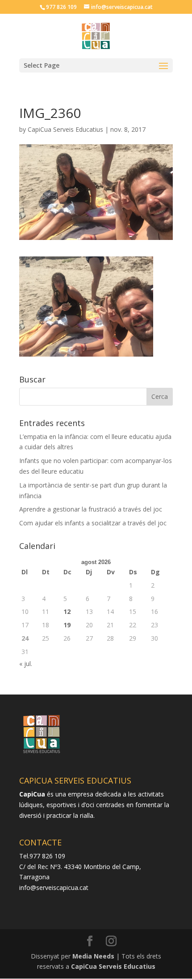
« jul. (25, 663)
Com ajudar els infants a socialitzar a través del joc (93, 523)
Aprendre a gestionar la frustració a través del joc (90, 509)
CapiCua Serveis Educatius (65, 129)
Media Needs (93, 956)
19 (67, 625)
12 (67, 611)
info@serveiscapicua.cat (53, 887)
